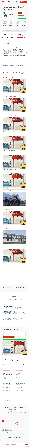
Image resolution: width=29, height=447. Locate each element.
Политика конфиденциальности (14, 441)
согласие (24, 15)
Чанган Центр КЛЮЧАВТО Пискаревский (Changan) (11, 247)
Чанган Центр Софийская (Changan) (8, 209)
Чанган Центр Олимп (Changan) (8, 190)
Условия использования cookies (12, 444)
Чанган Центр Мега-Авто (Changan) (8, 171)
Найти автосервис (12, 2)
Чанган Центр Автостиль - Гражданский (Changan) (10, 115)
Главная (9, 1)
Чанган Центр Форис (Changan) (8, 228)
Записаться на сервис (23, 2)
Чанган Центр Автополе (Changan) (8, 77)
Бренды (17, 1)
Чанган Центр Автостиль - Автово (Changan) (9, 96)
